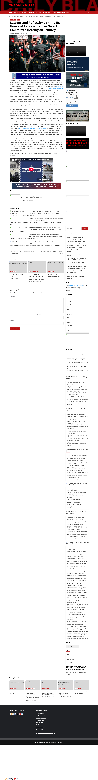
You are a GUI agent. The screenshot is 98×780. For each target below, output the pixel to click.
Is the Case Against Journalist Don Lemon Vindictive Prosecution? (76, 263)
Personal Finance (70, 320)
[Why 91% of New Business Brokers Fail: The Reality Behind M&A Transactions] (55, 267)
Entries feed (69, 657)
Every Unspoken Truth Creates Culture (75, 517)
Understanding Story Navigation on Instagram (77, 399)
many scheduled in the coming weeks (54, 88)
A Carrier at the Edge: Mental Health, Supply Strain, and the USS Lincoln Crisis (76, 259)
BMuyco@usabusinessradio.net (72, 289)
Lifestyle (68, 309)
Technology (69, 325)
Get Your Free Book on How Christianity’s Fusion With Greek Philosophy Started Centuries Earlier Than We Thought (76, 622)
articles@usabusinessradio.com (76, 285)
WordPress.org (70, 662)
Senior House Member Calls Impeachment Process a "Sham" (44, 234)
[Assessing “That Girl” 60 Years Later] (18, 267)
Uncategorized (70, 328)
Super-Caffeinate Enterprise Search (75, 519)
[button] (88, 12)
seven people (59, 86)
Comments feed (70, 659)
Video (68, 330)
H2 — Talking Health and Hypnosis (74, 504)
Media (68, 312)
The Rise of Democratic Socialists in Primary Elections (76, 250)
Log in (68, 654)
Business (69, 301)
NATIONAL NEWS (46, 12)
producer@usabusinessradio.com (17, 33)
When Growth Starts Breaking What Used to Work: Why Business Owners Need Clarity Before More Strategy (77, 536)
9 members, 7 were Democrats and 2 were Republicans (33, 128)
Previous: (22, 251)
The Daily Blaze (39, 722)
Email (39, 314)
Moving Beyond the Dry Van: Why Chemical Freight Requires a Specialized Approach (76, 267)
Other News (69, 317)
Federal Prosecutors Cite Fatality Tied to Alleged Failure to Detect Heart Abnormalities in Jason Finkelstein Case (77, 416)
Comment (12, 296)
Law (30, 271)
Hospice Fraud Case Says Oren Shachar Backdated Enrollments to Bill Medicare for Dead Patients (76, 443)
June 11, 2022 (27, 33)
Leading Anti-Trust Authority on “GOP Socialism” (75, 254)
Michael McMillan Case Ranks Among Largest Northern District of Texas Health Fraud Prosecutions (77, 421)
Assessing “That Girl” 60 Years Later (75, 237)
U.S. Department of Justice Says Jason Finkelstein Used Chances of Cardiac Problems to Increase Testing (77, 426)
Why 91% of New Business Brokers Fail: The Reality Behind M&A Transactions (76, 246)
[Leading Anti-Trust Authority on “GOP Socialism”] (81, 685)
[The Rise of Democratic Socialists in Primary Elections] (65, 685)
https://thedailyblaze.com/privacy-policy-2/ (45, 733)
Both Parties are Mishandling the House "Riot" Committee (44, 211)
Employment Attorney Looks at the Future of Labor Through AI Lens (77, 271)
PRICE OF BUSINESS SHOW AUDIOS (60, 12)
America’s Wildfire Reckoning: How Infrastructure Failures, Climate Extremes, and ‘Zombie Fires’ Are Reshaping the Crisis (77, 241)
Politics (18, 19)
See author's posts (28, 200)
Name (11, 314)
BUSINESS (38, 12)
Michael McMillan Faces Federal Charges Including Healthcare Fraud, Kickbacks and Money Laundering (76, 431)
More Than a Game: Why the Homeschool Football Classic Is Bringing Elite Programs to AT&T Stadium (77, 403)
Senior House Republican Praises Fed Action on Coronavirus (44, 227)
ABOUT (10, 12)
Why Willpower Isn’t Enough (73, 499)
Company (69, 304)
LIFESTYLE (24, 12)
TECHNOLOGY (31, 12)
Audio (68, 298)
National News (13, 19)
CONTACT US (17, 12)
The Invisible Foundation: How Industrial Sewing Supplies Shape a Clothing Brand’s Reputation (76, 276)
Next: (52, 251)
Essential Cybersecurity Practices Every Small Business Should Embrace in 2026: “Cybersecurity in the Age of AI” (77, 477)
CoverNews (53, 742)
